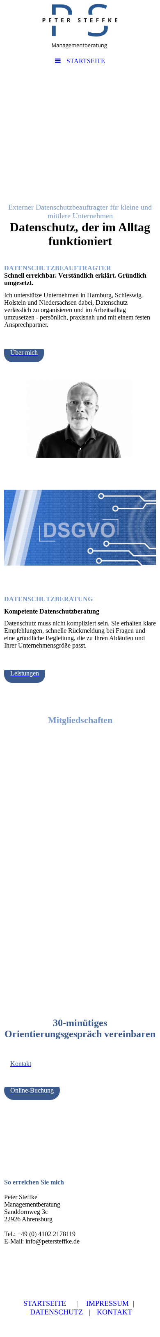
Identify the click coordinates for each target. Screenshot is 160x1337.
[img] (80, 26)
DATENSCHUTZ (56, 1312)
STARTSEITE (44, 1303)
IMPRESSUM (107, 1303)
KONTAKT (114, 1312)
